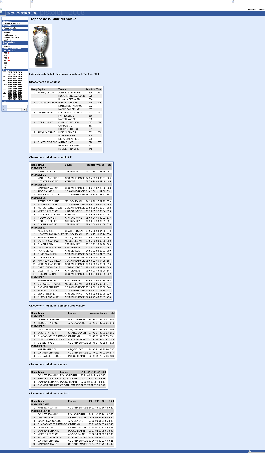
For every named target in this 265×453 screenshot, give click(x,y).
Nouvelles (8, 19)
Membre (7, 104)
